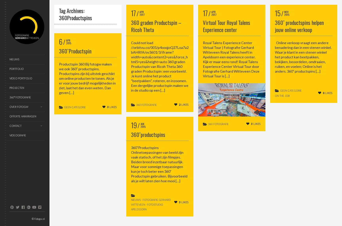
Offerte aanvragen (23, 116)
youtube (34, 207)
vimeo (39, 207)
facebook (23, 207)
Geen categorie (75, 107)
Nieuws (14, 59)
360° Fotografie (20, 97)
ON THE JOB (282, 95)
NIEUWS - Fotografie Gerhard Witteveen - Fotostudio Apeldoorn (151, 204)
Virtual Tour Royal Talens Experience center (226, 26)
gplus (28, 207)
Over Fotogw (19, 106)
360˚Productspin (75, 51)
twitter (17, 207)
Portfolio (17, 68)
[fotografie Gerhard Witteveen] (27, 27)
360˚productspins (148, 135)
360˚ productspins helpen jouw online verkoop (299, 26)
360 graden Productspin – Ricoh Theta (156, 26)
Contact (16, 125)
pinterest (12, 207)
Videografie (18, 135)
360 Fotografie (146, 104)
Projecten (17, 87)
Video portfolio (21, 78)
